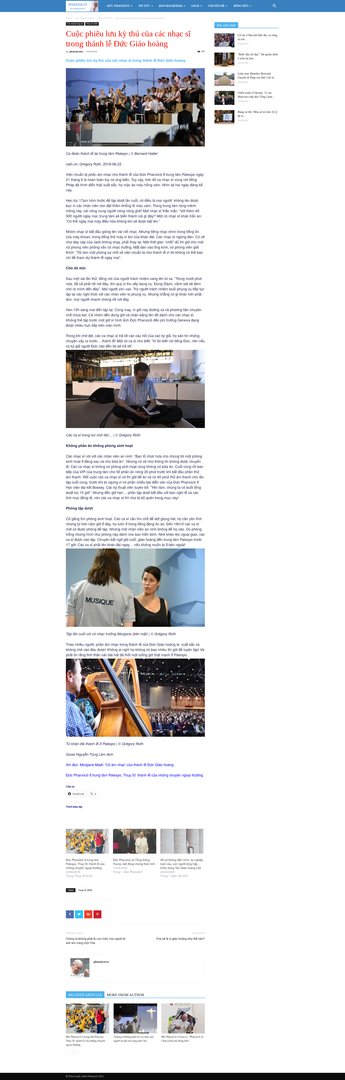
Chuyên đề (216, 5)
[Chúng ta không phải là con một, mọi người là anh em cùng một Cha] (135, 1018)
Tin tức (144, 5)
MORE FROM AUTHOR (125, 995)
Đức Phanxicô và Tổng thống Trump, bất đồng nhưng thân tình (134, 862)
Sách (195, 5)
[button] (274, 6)
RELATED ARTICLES (85, 995)
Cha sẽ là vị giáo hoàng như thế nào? (180, 939)
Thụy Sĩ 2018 (104, 18)
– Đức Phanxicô (117, 5)
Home (69, 18)
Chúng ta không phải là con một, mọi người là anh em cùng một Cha (95, 941)
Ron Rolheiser (170, 5)
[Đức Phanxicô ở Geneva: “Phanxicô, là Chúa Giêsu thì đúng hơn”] (183, 1018)
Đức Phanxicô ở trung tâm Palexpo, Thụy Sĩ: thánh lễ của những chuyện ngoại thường (85, 864)
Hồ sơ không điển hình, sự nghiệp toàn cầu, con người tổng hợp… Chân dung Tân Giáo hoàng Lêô (181, 864)
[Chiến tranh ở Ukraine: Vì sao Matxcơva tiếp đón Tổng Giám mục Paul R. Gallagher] (224, 98)
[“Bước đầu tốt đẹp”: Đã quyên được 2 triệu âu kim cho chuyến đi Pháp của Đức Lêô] (224, 60)
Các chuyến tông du (84, 18)
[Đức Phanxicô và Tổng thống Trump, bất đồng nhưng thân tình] (134, 841)
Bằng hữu (241, 5)
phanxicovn (76, 51)
